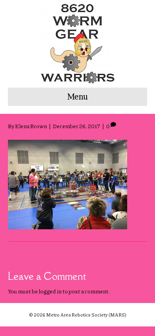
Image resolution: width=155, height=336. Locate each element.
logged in (50, 291)
